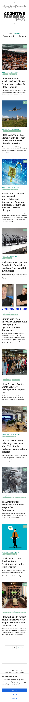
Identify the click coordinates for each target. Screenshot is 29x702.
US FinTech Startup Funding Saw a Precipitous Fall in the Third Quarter (13, 562)
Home (10, 33)
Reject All (14, 698)
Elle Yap (14, 72)
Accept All (14, 690)
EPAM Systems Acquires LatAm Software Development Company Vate (13, 388)
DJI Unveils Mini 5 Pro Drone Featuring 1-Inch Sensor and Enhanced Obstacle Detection (13, 139)
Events (6, 74)
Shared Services (8, 672)
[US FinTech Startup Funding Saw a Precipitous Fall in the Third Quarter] (14, 537)
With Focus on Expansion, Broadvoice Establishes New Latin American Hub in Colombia (14, 266)
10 (18, 647)
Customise (14, 694)
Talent (16, 672)
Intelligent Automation (10, 497)
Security (15, 189)
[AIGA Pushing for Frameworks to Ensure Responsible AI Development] (14, 480)
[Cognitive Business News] (14, 16)
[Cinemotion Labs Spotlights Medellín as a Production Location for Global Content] (14, 57)
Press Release (13, 74)
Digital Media (7, 131)
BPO (5, 436)
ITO (10, 379)
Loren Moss (16, 129)
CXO (13, 670)
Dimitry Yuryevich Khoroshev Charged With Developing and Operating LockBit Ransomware (14, 324)
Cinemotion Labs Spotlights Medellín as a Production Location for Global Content (14, 82)
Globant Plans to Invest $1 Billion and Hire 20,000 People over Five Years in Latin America (14, 621)
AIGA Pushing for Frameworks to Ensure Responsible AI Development (13, 506)
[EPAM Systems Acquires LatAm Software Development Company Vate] (14, 362)
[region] (14, 688)
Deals (5, 379)
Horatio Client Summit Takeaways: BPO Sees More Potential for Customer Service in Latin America (14, 446)
